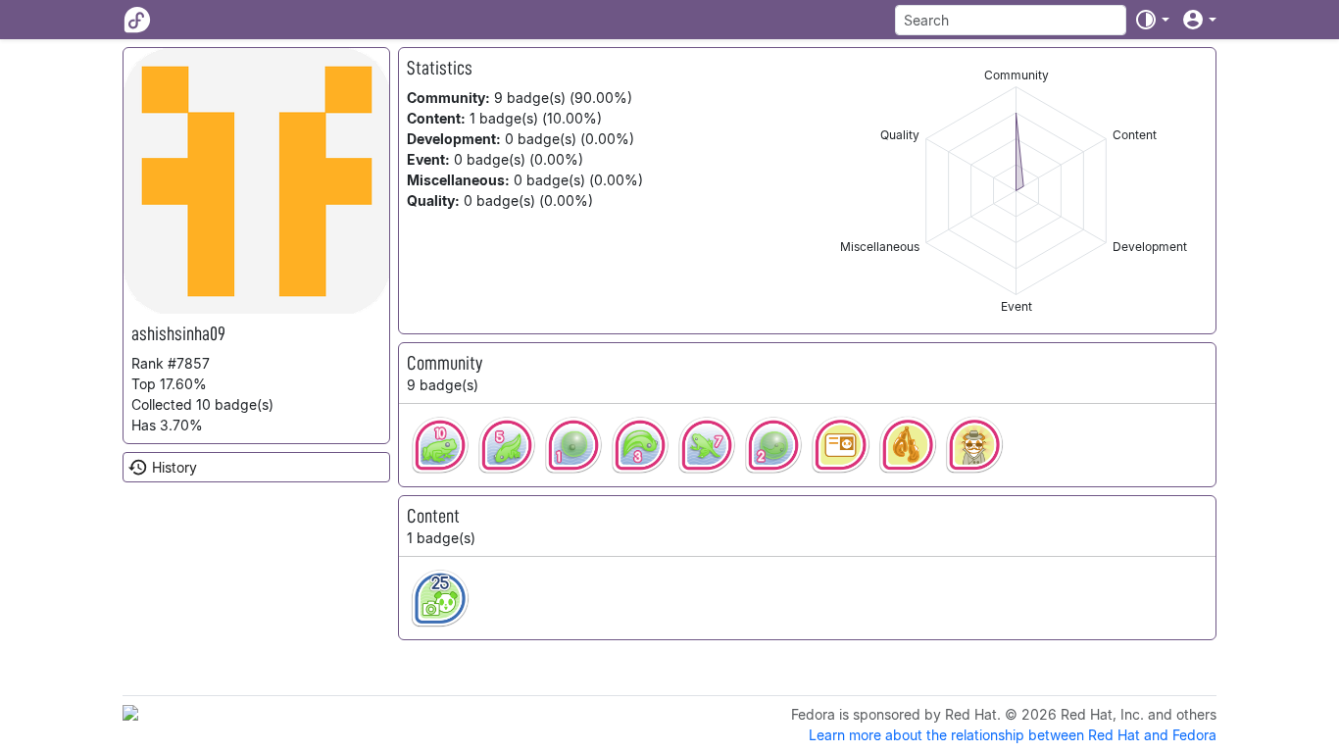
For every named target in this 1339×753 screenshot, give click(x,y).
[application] (1016, 191)
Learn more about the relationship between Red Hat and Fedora (1012, 735)
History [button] (174, 467)
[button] (1151, 19)
